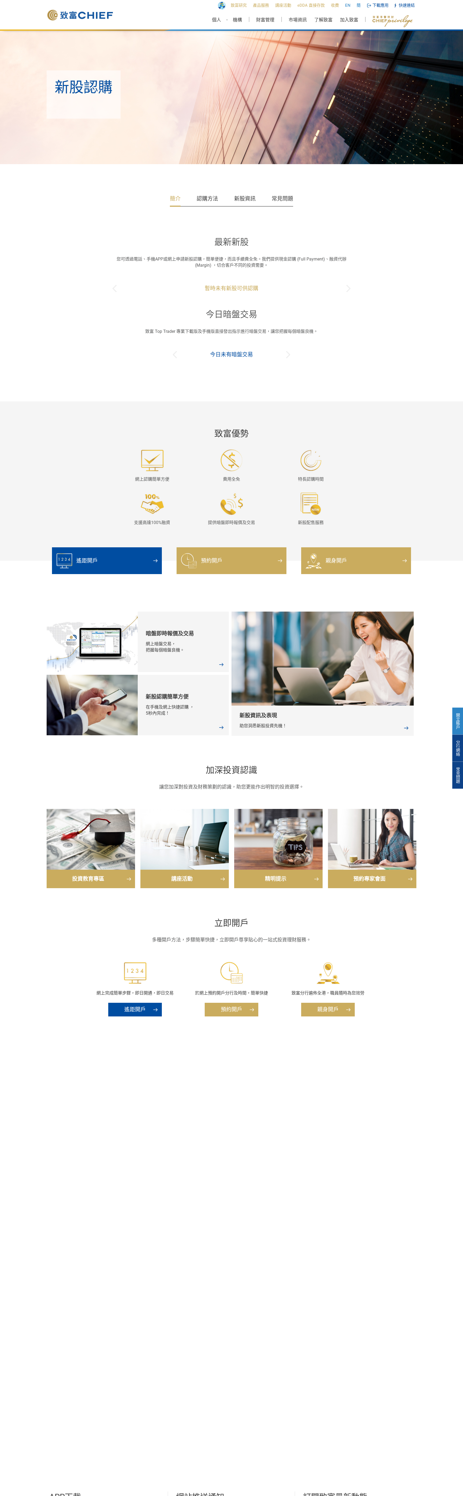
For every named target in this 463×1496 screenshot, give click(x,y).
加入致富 (349, 19)
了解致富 (323, 19)
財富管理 (265, 19)
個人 (216, 19)
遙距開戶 (87, 560)
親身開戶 (336, 560)
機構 (237, 19)
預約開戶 (211, 560)
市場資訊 (298, 19)
